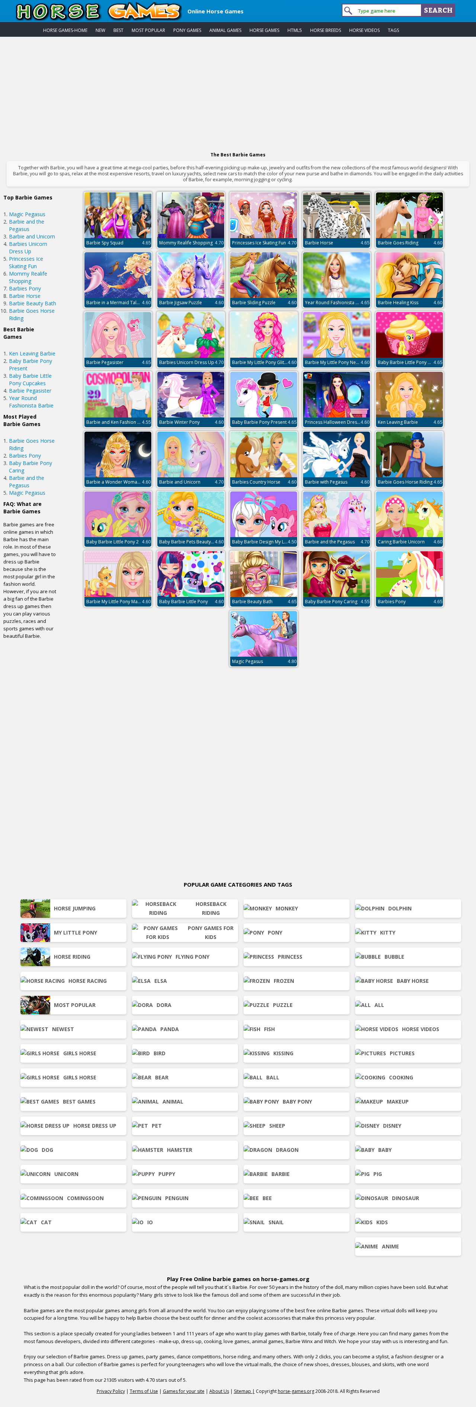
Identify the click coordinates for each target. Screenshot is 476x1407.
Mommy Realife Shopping (28, 277)
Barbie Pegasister (30, 390)
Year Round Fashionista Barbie (31, 401)
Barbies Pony (25, 288)
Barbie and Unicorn (32, 236)
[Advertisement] (238, 92)
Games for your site (184, 1391)
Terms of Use (144, 1391)
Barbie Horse (25, 295)
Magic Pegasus (27, 214)
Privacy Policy (111, 1391)
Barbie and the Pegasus (26, 225)
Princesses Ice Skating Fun (26, 262)
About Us (219, 1391)
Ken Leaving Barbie (32, 353)
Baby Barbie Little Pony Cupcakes (30, 379)
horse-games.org (296, 1391)
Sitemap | (244, 1391)
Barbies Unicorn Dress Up (28, 247)
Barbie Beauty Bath (32, 303)
